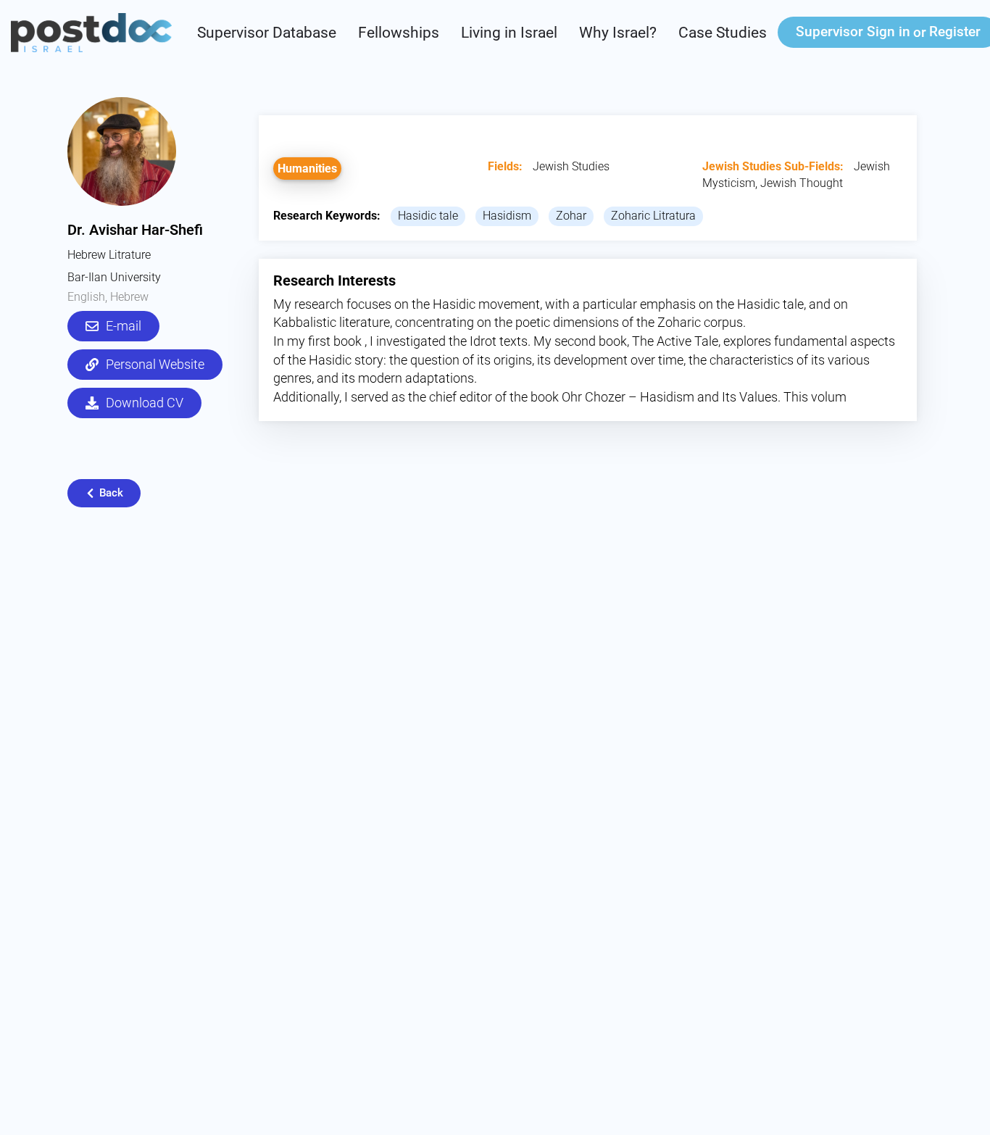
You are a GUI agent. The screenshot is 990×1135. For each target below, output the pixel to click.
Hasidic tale (428, 216)
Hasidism (507, 216)
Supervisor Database (266, 32)
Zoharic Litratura (653, 216)
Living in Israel (509, 32)
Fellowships (398, 32)
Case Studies (722, 32)
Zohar (571, 216)
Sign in (853, 31)
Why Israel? (618, 32)
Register (955, 31)
